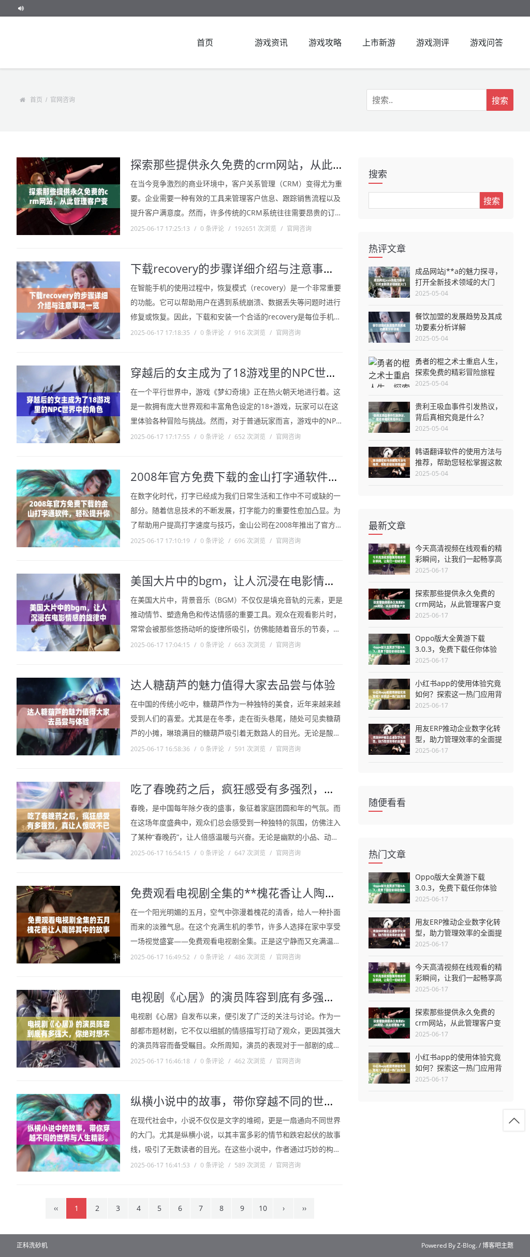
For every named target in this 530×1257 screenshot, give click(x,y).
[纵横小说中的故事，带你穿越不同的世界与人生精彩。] (68, 1133)
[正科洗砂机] (68, 42)
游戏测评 (432, 42)
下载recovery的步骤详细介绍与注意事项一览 (244, 268)
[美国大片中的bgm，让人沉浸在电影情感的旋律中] (68, 612)
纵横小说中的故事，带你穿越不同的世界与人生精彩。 (267, 1100)
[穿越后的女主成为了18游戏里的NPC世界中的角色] (68, 404)
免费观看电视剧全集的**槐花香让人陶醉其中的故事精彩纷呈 (284, 892)
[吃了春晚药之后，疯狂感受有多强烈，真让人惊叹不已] (68, 820)
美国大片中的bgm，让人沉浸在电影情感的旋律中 (255, 580)
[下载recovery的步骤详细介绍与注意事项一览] (68, 300)
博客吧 (491, 1245)
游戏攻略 (325, 42)
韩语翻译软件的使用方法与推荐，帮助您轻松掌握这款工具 (458, 462)
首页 (205, 42)
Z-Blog (466, 1245)
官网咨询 (62, 100)
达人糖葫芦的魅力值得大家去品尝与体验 (232, 684)
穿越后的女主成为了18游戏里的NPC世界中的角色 (256, 372)
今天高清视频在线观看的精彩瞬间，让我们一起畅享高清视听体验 (458, 559)
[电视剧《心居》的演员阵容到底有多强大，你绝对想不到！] (68, 1029)
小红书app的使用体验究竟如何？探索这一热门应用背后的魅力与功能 (458, 694)
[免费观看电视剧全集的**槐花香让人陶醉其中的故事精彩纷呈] (68, 924)
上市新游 (378, 42)
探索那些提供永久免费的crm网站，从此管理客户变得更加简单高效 (458, 604)
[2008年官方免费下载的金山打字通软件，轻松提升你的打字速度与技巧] (68, 508)
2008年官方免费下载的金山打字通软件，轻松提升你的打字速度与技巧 (309, 476)
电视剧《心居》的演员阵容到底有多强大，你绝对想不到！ (278, 996)
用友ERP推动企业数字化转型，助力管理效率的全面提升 (458, 739)
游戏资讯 (271, 42)
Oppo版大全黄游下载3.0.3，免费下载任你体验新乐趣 (456, 649)
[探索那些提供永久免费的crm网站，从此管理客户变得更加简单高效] (68, 196)
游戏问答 (486, 42)
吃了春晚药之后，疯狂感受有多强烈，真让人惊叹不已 (267, 788)
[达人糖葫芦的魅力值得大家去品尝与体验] (68, 716)
